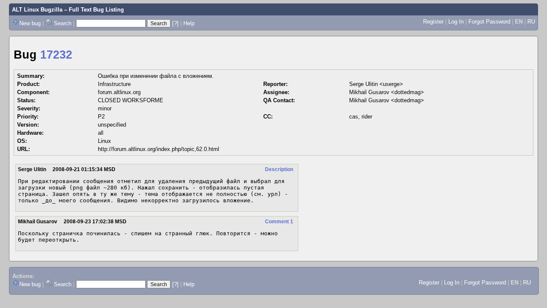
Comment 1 (279, 222)
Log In (456, 21)
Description (279, 169)
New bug (30, 23)
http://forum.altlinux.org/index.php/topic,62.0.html (158, 149)
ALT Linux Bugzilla (37, 9)
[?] (175, 23)
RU (531, 21)
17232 (56, 54)
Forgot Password (489, 21)
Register (433, 21)
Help (188, 23)
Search (62, 23)
